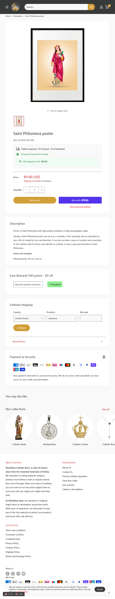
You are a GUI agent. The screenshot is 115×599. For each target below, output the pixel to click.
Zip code (84, 312)
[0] (107, 7)
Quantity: (17, 190)
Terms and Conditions (16, 530)
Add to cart (35, 200)
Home (8, 16)
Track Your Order (70, 480)
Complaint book (13, 539)
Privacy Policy (12, 543)
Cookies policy (22, 591)
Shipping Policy (13, 552)
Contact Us (67, 472)
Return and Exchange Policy (18, 556)
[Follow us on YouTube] (24, 574)
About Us (66, 467)
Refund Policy (19, 341)
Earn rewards (68, 485)
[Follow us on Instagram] (13, 574)
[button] (14, 594)
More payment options (80, 206)
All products (18, 16)
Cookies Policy (13, 547)
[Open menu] (7, 7)
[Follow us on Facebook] (8, 574)
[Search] (91, 7)
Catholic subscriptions (72, 489)
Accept (100, 589)
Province (51, 312)
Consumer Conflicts (15, 534)
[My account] (101, 7)
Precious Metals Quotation (74, 476)
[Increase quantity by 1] (42, 190)
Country (17, 312)
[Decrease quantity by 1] (27, 190)
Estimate (22, 328)
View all (106, 409)
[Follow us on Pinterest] (18, 574)
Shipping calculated (32, 181)
